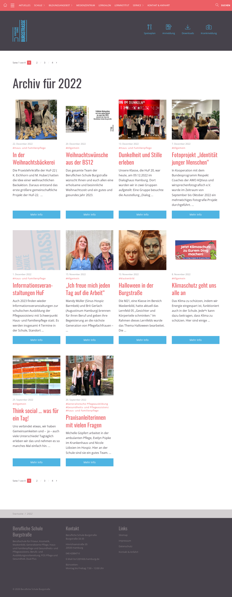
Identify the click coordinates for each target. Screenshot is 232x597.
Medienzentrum (85, 5)
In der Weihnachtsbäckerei (34, 158)
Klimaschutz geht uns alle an (194, 289)
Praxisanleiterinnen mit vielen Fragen (86, 421)
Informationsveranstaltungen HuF (33, 289)
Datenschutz (125, 546)
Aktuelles (24, 5)
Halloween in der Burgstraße (136, 289)
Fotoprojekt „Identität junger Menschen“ (195, 158)
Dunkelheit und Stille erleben (140, 158)
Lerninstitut (122, 5)
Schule (38, 5)
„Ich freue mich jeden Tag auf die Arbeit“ (88, 289)
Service (137, 5)
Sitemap (123, 535)
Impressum (125, 540)
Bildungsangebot (59, 5)
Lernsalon (105, 5)
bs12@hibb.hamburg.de (86, 559)
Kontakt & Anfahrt (159, 5)
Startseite (18, 513)
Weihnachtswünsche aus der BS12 (87, 158)
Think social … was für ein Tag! (36, 414)
